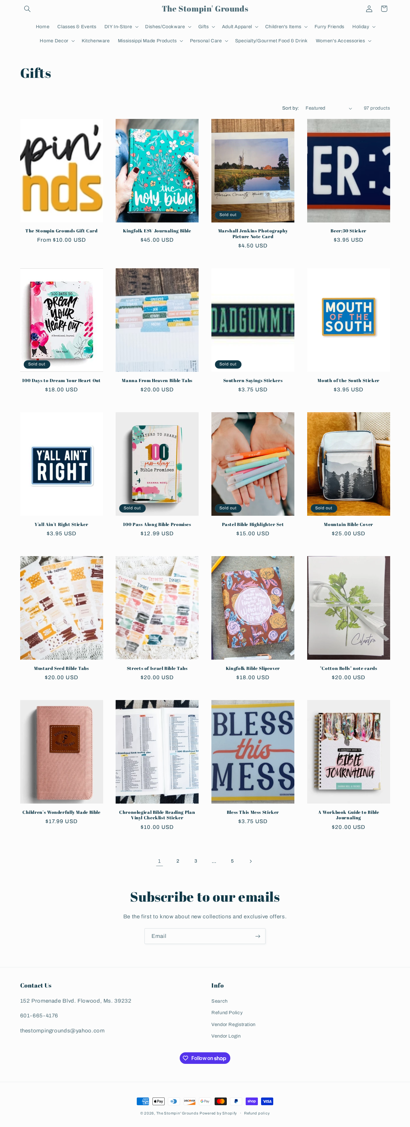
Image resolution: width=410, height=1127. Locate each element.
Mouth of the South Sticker (348, 380)
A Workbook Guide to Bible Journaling (348, 815)
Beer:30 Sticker (348, 231)
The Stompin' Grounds (177, 1113)
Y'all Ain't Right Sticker (61, 524)
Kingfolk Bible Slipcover (253, 668)
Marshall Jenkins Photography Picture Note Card (253, 233)
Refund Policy (226, 1012)
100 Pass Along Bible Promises (157, 524)
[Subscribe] (257, 936)
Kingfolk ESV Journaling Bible (157, 231)
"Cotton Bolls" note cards (348, 668)
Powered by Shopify (218, 1113)
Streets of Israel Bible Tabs (157, 668)
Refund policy (257, 1113)
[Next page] (250, 861)
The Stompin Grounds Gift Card (61, 231)
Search (219, 1001)
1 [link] (159, 861)
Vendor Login (226, 1036)
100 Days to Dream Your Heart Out (61, 380)
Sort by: (290, 108)
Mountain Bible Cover (348, 524)
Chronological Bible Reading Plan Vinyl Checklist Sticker (157, 815)
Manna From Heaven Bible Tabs (157, 380)
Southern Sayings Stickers (253, 380)
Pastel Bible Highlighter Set (253, 524)
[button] (27, 8)
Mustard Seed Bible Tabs (61, 668)
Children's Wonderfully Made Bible (61, 812)
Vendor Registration (233, 1024)
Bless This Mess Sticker (253, 812)
